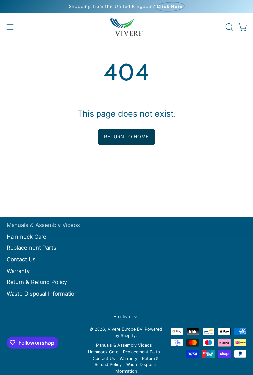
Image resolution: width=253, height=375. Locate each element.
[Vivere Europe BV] (126, 27)
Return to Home (126, 136)
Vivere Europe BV (125, 329)
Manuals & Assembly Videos (43, 225)
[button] (228, 27)
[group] (126, 6)
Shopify (128, 335)
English (121, 317)
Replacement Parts (31, 248)
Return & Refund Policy (37, 282)
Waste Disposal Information (42, 293)
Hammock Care (26, 236)
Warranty (18, 270)
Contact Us (21, 259)
